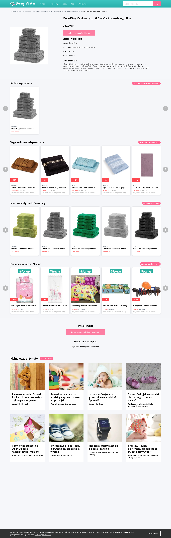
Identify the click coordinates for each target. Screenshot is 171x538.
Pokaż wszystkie (46, 358)
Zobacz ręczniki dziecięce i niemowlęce (146, 83)
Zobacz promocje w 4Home (150, 264)
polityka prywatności (43, 535)
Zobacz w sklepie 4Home (79, 33)
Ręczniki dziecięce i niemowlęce (85, 346)
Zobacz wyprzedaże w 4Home (149, 142)
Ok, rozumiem (153, 533)
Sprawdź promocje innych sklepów (85, 332)
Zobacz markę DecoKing (151, 203)
